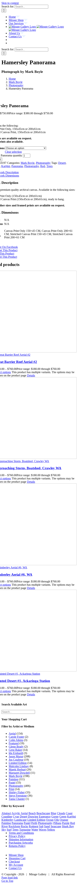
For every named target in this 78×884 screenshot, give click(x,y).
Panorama (17, 166)
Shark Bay (68, 826)
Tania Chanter (17, 798)
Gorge (55, 816)
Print (11, 789)
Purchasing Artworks (21, 842)
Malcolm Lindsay (19, 766)
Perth (34, 823)
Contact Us (15, 868)
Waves (42, 829)
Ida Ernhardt (16, 753)
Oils (56, 819)
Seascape (56, 826)
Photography (43, 162)
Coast (69, 813)
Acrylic (16, 813)
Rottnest (33, 826)
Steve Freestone (18, 795)
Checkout (14, 861)
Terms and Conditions (21, 832)
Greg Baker (15, 749)
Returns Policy (17, 845)
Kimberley (7, 819)
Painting (13, 779)
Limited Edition (18, 762)
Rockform (14, 826)
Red (42, 166)
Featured (14, 743)
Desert (62, 162)
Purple (65, 823)
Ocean (50, 819)
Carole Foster (16, 736)
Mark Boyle (27, 162)
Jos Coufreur (16, 759)
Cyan (16, 816)
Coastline (6, 816)
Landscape (20, 819)
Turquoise (25, 829)
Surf (9, 829)
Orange (64, 819)
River (4, 826)
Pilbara (57, 823)
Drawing (33, 816)
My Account (16, 864)
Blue (53, 813)
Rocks (24, 826)
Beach (32, 813)
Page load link (9, 877)
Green (62, 816)
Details (31, 375)
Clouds (61, 813)
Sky (3, 829)
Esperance (45, 816)
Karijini (5, 166)
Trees (49, 166)
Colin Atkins (16, 740)
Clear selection (13, 151)
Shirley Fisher (17, 792)
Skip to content (10, 3)
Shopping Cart (17, 858)
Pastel (12, 782)
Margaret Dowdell (19, 772)
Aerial (12, 733)
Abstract (6, 813)
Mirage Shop (16, 855)
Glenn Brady (16, 746)
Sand (47, 826)
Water (34, 829)
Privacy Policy (17, 836)
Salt (41, 826)
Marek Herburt (17, 769)
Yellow (51, 829)
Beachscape (43, 813)
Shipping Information (21, 839)
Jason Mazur (16, 756)
